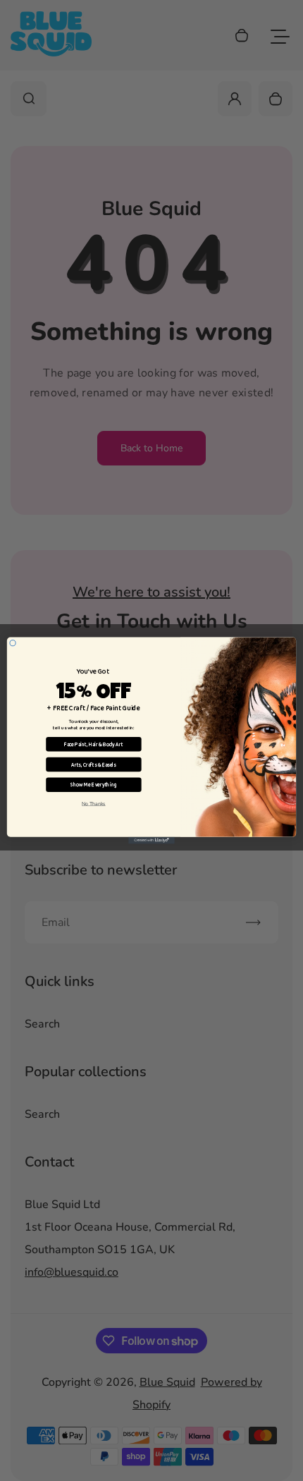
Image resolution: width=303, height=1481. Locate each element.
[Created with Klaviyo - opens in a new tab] (151, 840)
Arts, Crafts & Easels (93, 765)
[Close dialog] (13, 643)
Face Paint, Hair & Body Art (93, 744)
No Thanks (94, 803)
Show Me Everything (93, 784)
